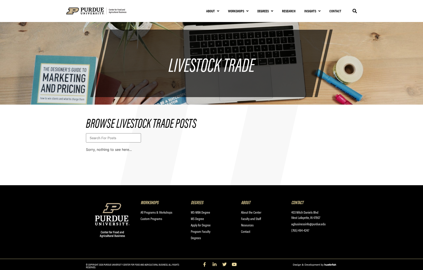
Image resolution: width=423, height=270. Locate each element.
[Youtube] (234, 264)
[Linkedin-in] (214, 264)
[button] (354, 11)
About (210, 10)
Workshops (236, 10)
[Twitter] (224, 264)
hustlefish (330, 264)
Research (288, 10)
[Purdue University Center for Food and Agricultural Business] (102, 11)
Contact (335, 10)
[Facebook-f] (204, 264)
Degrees (263, 10)
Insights (310, 10)
